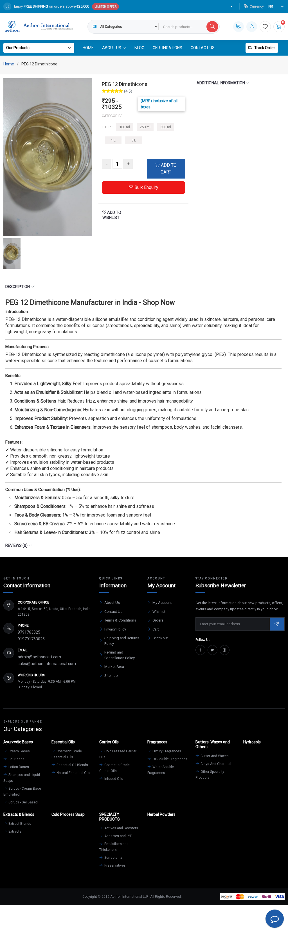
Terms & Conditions (120, 620)
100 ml (124, 127)
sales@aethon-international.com (47, 663)
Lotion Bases (18, 767)
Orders (157, 620)
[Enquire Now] (238, 26)
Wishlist (158, 611)
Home (88, 47)
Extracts (14, 831)
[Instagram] (225, 650)
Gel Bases (16, 759)
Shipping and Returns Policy (121, 641)
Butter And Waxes (214, 756)
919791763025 (31, 639)
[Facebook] (200, 650)
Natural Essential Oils (73, 773)
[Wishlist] (265, 26)
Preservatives (115, 865)
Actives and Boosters (121, 828)
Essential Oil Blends (72, 765)
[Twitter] (212, 650)
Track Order (264, 47)
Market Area (114, 666)
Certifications (167, 47)
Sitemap (111, 675)
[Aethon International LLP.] (38, 26)
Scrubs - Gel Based (23, 802)
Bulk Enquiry (145, 187)
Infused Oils (113, 779)
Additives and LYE (118, 836)
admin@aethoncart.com (39, 657)
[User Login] (251, 26)
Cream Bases (19, 751)
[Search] (212, 26)
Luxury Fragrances (166, 751)
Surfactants (113, 858)
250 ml (145, 127)
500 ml (165, 127)
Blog (139, 47)
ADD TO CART (168, 169)
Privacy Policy (115, 629)
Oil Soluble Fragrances (169, 759)
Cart (155, 629)
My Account (162, 602)
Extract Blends (19, 824)
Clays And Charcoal (215, 764)
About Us (112, 602)
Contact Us (203, 47)
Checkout (160, 638)
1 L (113, 140)
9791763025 (29, 632)
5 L (133, 140)
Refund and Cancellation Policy (119, 655)
